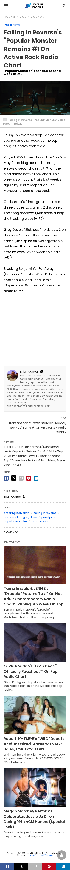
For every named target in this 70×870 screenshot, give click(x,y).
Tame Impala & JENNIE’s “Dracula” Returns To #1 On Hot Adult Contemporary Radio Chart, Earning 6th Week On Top (34, 596)
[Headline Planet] (34, 5)
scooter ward (41, 521)
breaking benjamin (16, 513)
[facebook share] (6, 478)
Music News (37, 17)
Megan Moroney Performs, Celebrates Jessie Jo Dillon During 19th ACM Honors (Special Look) (34, 819)
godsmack (11, 517)
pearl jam (48, 517)
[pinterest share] (28, 478)
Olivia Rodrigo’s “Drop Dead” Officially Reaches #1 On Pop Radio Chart (31, 671)
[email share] (21, 478)
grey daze (30, 517)
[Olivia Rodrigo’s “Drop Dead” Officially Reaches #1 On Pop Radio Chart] (35, 642)
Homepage (9, 17)
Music (23, 17)
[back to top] (61, 855)
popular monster (15, 521)
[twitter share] (13, 478)
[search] (64, 6)
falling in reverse (45, 513)
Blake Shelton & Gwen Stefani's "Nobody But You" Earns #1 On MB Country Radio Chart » (37, 427)
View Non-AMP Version (41, 855)
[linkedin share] (36, 478)
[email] (35, 866)
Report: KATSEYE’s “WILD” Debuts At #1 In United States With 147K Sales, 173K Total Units (34, 744)
